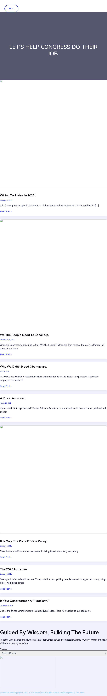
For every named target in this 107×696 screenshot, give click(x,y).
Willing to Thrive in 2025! (17, 195)
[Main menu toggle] (11, 8)
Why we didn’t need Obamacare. (23, 366)
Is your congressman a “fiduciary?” (24, 601)
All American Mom (18, 2)
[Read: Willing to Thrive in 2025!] (53, 187)
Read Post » (6, 211)
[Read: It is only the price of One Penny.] (53, 532)
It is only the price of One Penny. (23, 541)
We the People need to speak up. (24, 335)
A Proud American (12, 398)
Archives (3, 649)
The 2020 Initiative (13, 569)
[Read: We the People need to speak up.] (53, 326)
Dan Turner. (80, 693)
